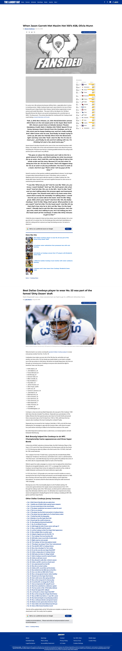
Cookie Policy (92, 640)
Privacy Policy (64, 640)
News (22, 2)
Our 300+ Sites (77, 638)
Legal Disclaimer (30, 643)
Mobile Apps (92, 638)
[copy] (34, 32)
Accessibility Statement (47, 643)
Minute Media (18, 647)
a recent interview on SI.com (41, 117)
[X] (107, 2)
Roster (46, 2)
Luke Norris (28, 299)
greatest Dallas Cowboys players (58, 352)
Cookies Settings (78, 643)
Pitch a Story (44, 640)
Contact (62, 638)
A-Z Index (62, 643)
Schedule (33, 2)
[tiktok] (113, 2)
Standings (40, 2)
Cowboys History (34, 626)
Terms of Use (77, 640)
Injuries (51, 2)
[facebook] (104, 2)
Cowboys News (34, 278)
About (27, 638)
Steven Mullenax (30, 29)
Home (27, 278)
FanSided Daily (30, 640)
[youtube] (110, 2)
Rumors (28, 2)
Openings (43, 638)
